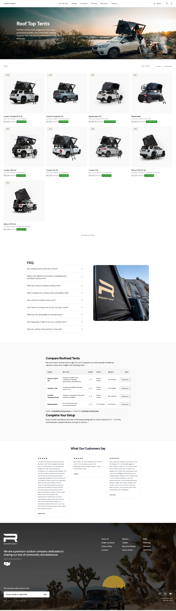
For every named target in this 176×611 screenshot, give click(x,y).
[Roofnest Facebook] (160, 594)
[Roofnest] (10, 3)
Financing (94, 3)
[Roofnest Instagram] (165, 594)
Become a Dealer (129, 546)
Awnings (74, 3)
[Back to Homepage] (10, 539)
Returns (125, 539)
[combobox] (159, 3)
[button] (63, 3)
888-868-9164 (167, 600)
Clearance (114, 3)
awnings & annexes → (80, 422)
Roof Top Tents (63, 3)
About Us (105, 539)
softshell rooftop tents (90, 411)
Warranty (147, 546)
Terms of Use (127, 550)
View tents (125, 379)
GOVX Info (147, 550)
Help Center (104, 3)
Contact (104, 550)
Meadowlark (52, 404)
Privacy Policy (106, 546)
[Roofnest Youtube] (170, 594)
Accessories (84, 3)
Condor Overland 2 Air (53, 396)
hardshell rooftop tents (62, 411)
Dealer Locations (108, 542)
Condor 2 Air (52, 388)
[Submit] (154, 3)
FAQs (145, 539)
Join (45, 594)
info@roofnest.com (166, 598)
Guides (125, 542)
